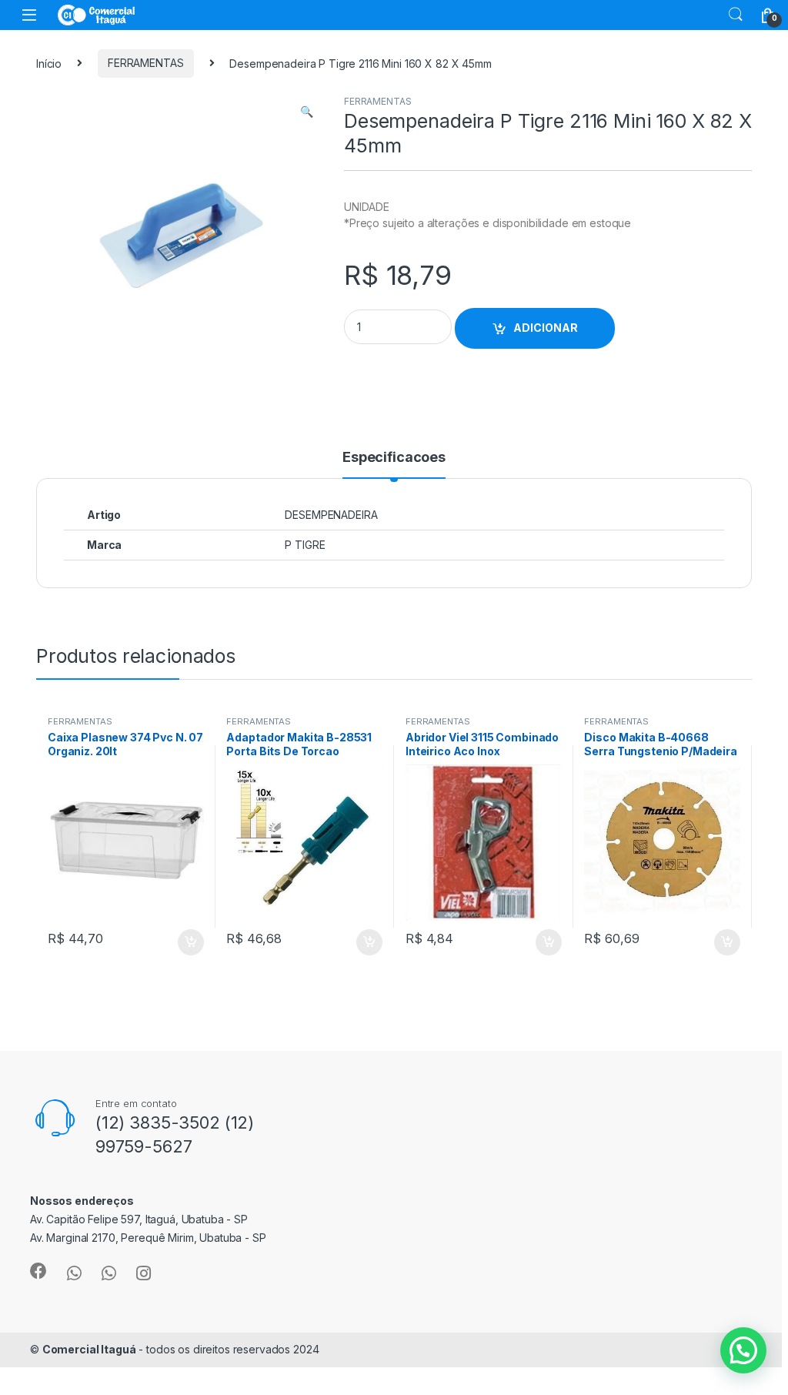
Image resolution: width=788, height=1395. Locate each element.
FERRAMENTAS (145, 62)
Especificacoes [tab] (394, 457)
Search (735, 14)
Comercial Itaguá (89, 1349)
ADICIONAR (545, 327)
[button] (306, 111)
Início (49, 62)
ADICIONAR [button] (176, 942)
